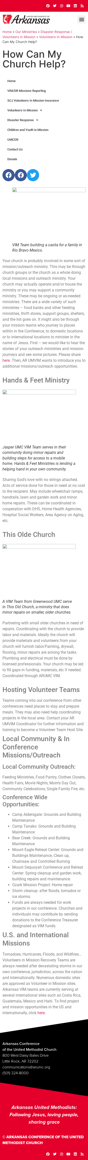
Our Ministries (26, 32)
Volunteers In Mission (55, 37)
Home (7, 32)
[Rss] (82, 5)
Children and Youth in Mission (27, 130)
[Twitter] (54, 5)
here (6, 360)
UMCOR (12, 139)
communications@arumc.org (26, 1067)
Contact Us (15, 149)
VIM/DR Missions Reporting (26, 91)
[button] (81, 19)
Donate (12, 159)
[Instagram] (61, 5)
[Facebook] (47, 5)
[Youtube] (68, 5)
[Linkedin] (75, 5)
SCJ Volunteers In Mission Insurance (33, 100)
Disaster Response (20, 120)
